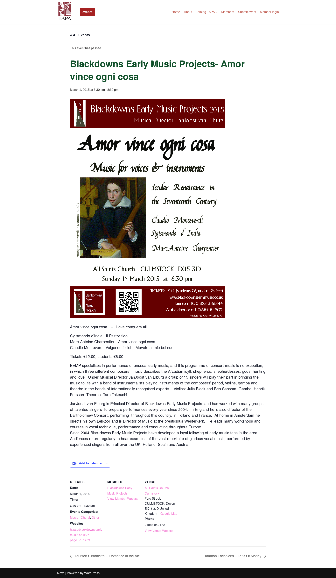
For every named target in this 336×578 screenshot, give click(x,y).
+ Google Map (167, 513)
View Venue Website (159, 530)
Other (95, 517)
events (87, 12)
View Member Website (122, 498)
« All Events (80, 34)
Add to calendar (90, 463)
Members (227, 12)
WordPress (92, 573)
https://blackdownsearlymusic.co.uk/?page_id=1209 (86, 534)
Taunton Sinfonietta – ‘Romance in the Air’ (107, 555)
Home (176, 12)
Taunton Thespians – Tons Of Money (233, 555)
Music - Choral (80, 517)
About (188, 12)
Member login (269, 12)
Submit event (247, 12)
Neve (61, 573)
